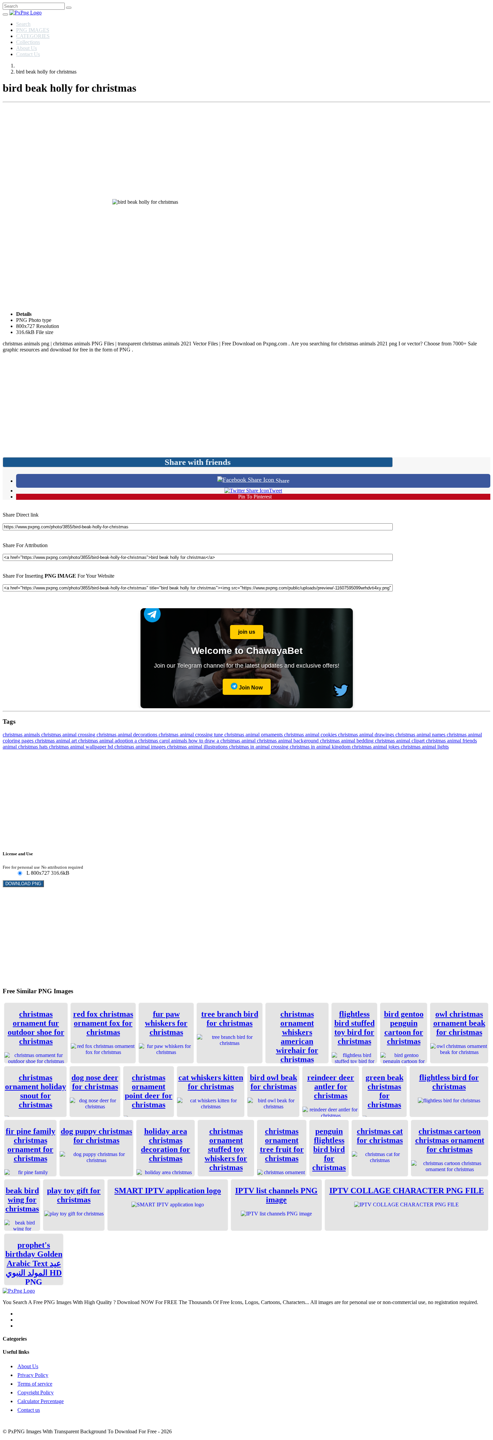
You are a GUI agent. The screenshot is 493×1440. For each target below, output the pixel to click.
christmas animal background (288, 740)
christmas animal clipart (400, 740)
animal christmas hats (26, 747)
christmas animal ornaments (254, 734)
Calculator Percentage (40, 1401)
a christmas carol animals (161, 740)
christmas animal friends (451, 740)
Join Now (250, 687)
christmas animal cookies (311, 734)
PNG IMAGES (32, 30)
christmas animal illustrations (198, 747)
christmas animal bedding (347, 740)
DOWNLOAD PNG (23, 883)
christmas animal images (140, 747)
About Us (26, 48)
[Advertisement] (246, 152)
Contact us (28, 1410)
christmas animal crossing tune (191, 734)
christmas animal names (421, 734)
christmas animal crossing (69, 734)
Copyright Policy (35, 1392)
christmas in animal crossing (259, 747)
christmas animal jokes (376, 747)
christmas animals (22, 734)
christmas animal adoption (106, 740)
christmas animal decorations (128, 734)
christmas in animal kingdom (321, 747)
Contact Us (28, 54)
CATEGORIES (33, 36)
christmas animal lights (425, 747)
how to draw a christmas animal (222, 740)
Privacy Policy (32, 1375)
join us (246, 632)
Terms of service (34, 1384)
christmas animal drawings (366, 734)
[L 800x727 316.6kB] (19, 873)
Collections (28, 42)
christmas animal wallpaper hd (81, 747)
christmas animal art (56, 740)
